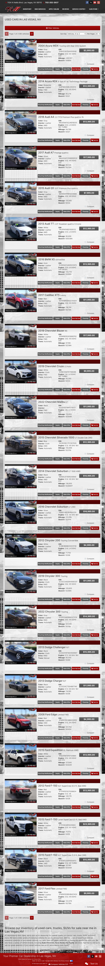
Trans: (40, 57)
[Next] (32, 34)
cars (74, 935)
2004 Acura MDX (62, 45)
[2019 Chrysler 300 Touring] (21, 581)
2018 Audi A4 (61, 116)
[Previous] (7, 34)
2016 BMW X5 (51, 259)
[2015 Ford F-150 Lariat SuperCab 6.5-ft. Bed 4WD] (21, 824)
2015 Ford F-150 (62, 819)
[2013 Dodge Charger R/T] (21, 686)
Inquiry (58, 69)
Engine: (61, 54)
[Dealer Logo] (13, 9)
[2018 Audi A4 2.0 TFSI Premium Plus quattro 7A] (21, 122)
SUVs (85, 935)
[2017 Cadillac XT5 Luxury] (21, 300)
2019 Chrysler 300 (52, 576)
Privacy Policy (37, 959)
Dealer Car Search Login (38, 960)
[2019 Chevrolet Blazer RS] (21, 336)
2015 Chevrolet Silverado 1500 (65, 437)
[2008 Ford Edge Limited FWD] (21, 720)
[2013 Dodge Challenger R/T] (21, 652)
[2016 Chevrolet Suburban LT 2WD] (21, 512)
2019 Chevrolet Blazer (52, 330)
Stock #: (61, 61)
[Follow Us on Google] (98, 2)
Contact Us (30, 959)
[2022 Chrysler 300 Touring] (21, 617)
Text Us (95, 69)
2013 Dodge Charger (52, 680)
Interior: (41, 52)
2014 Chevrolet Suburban (59, 471)
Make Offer (66, 69)
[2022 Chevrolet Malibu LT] (21, 407)
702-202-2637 (51, 2)
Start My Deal (76, 69)
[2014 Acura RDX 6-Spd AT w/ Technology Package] (21, 86)
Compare (90, 64)
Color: (40, 49)
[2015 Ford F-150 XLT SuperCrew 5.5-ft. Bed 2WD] (21, 860)
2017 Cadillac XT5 (52, 295)
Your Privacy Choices (64, 960)
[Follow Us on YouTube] (94, 2)
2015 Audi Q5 (58, 188)
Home (19, 959)
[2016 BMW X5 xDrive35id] (21, 264)
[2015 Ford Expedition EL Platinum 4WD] (21, 755)
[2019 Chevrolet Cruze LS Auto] (21, 371)
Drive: (40, 54)
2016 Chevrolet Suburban (56, 506)
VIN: (60, 49)
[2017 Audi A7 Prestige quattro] (21, 158)
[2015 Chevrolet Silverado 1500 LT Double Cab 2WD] (21, 442)
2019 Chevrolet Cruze (54, 366)
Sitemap (56, 960)
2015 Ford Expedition (58, 750)
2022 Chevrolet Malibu (53, 401)
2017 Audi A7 (53, 152)
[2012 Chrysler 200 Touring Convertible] (21, 545)
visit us (95, 943)
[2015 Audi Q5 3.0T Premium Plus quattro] (21, 193)
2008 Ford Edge (53, 714)
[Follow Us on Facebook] (87, 2)
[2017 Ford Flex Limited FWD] (21, 894)
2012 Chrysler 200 (58, 540)
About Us (24, 959)
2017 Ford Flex (52, 888)
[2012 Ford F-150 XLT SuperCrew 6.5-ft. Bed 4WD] (21, 791)
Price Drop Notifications (45, 69)
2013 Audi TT (59, 223)
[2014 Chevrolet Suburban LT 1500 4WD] (21, 476)
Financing (85, 69)
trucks (79, 935)
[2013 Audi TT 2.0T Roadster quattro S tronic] (21, 229)
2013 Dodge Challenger (53, 647)
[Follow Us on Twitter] (91, 2)
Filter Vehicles (53, 28)
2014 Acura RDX (62, 81)
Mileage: (61, 58)
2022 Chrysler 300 (53, 611)
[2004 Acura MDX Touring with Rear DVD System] (21, 51)
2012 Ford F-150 (62, 785)
